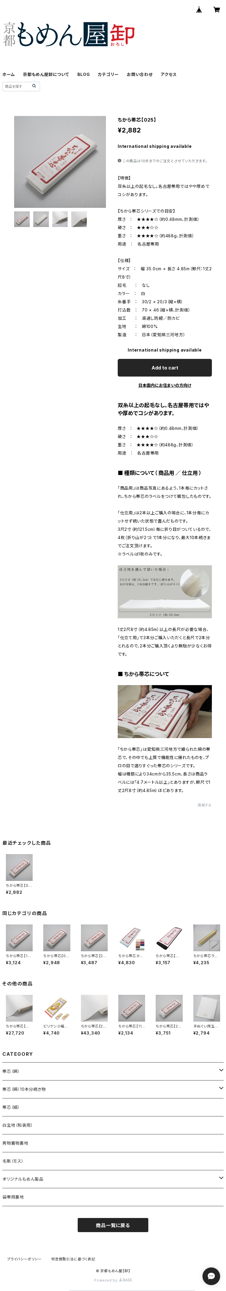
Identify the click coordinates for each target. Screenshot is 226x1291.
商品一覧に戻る (113, 1225)
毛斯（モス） (13, 1161)
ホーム (8, 74)
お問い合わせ (140, 74)
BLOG (83, 74)
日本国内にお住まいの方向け (164, 385)
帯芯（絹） (11, 1107)
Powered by (106, 1280)
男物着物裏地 (15, 1143)
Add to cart (165, 368)
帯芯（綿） (11, 1071)
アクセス (169, 74)
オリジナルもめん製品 (23, 1178)
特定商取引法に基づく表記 (73, 1259)
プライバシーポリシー (24, 1259)
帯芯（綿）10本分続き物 (24, 1089)
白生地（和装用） (17, 1125)
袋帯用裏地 (13, 1196)
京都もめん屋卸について (46, 74)
